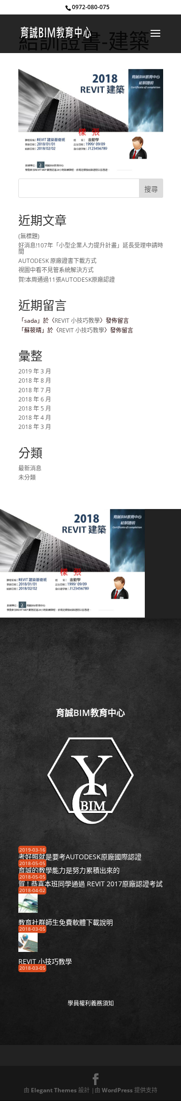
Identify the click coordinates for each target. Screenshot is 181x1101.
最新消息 (30, 468)
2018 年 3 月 (34, 427)
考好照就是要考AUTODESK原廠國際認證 (79, 856)
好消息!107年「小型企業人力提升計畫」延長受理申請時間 (90, 248)
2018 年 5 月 (34, 408)
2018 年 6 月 (34, 399)
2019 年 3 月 (34, 371)
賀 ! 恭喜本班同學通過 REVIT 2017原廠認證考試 (90, 883)
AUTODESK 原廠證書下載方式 (57, 261)
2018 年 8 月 (34, 380)
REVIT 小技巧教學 (77, 321)
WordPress (117, 1090)
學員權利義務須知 (91, 1003)
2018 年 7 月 (34, 390)
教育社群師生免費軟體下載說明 (65, 922)
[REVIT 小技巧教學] (28, 948)
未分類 (27, 477)
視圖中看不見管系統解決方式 (56, 270)
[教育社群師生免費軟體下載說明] (28, 910)
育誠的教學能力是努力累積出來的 (69, 870)
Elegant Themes (54, 1090)
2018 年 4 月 (34, 417)
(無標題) (29, 236)
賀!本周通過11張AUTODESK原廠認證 (66, 279)
